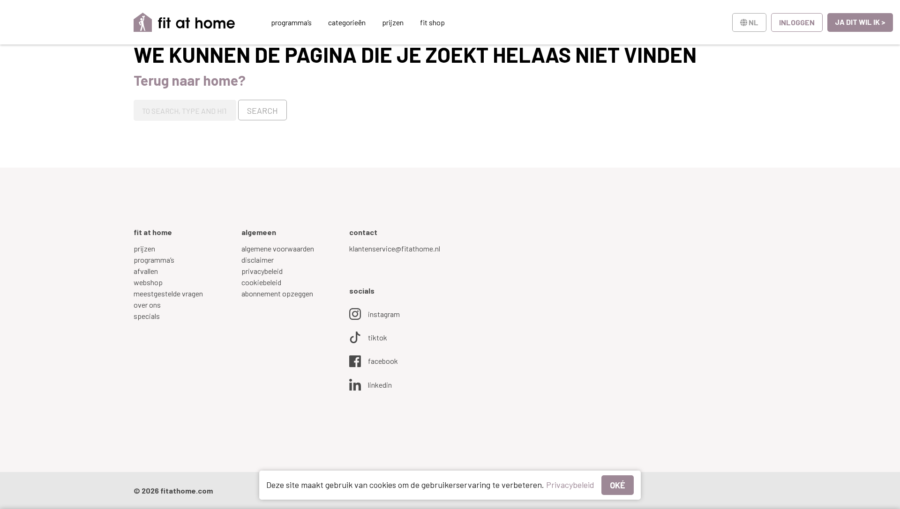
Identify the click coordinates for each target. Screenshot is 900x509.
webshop (148, 282)
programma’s (291, 22)
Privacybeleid (570, 484)
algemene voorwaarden (277, 248)
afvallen (146, 270)
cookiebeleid (261, 282)
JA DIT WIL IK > (860, 21)
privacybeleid (262, 270)
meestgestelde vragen (168, 293)
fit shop (432, 22)
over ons (147, 304)
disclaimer (257, 259)
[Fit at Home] (184, 22)
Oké (617, 485)
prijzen (393, 22)
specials (147, 315)
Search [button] (262, 110)
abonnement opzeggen (277, 293)
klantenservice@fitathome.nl (394, 248)
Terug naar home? (190, 80)
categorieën (347, 22)
